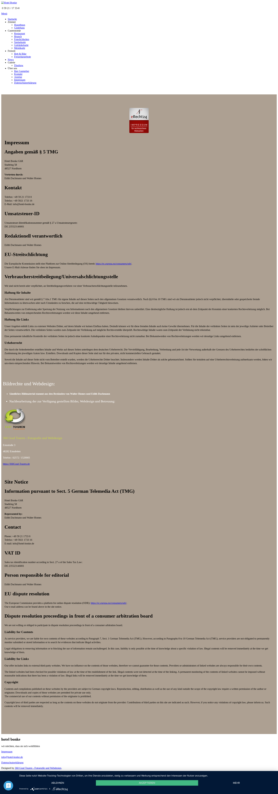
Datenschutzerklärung (12, 762)
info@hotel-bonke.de (12, 757)
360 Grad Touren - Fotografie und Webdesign (38, 768)
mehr (236, 782)
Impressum (6, 751)
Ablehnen (57, 782)
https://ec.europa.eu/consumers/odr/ (113, 263)
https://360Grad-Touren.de (16, 464)
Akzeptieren (147, 782)
